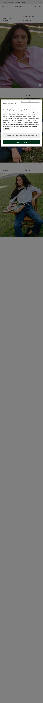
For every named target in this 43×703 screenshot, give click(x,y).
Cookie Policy (23, 126)
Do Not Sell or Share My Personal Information (21, 135)
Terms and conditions (13, 124)
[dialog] (21, 123)
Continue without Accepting (30, 102)
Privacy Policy (28, 124)
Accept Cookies (21, 142)
